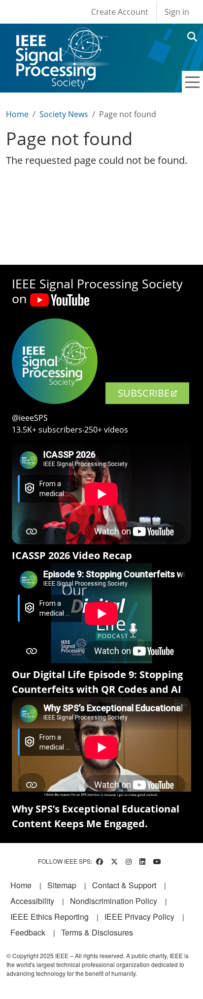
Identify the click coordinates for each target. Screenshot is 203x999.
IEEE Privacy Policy (139, 916)
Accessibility (32, 900)
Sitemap (61, 885)
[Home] (61, 36)
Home (17, 114)
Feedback (27, 932)
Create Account (119, 11)
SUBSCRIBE (143, 393)
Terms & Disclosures (97, 932)
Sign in (177, 11)
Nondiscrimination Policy (113, 900)
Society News (63, 114)
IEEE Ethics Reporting (49, 916)
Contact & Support (124, 885)
